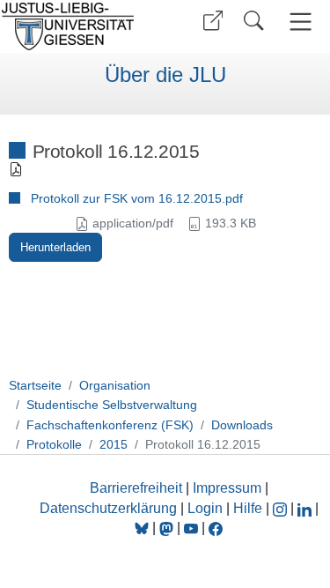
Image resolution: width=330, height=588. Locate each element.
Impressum (227, 487)
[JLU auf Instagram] (281, 508)
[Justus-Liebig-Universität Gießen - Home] (79, 26)
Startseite (35, 385)
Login (206, 508)
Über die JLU (165, 75)
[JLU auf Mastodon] (168, 527)
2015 (113, 444)
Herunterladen (55, 247)
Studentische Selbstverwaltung (111, 405)
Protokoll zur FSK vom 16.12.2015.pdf (137, 198)
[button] (213, 20)
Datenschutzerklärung (108, 508)
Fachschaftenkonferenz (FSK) (110, 425)
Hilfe (247, 508)
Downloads (242, 425)
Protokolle (54, 444)
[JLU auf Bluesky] (143, 527)
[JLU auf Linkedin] (306, 508)
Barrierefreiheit (136, 487)
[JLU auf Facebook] (216, 527)
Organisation (114, 385)
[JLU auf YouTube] (191, 527)
